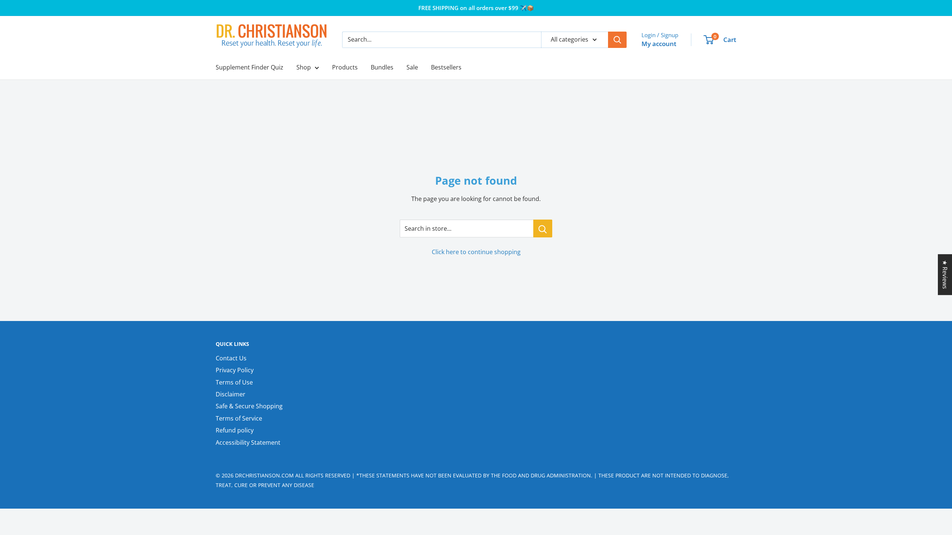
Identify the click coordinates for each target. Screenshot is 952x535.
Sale (412, 67)
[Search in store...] (542, 228)
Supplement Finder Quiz (249, 67)
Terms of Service (239, 418)
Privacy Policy (235, 370)
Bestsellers (446, 67)
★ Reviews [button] (945, 274)
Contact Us (231, 358)
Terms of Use (234, 382)
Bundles (382, 67)
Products (345, 67)
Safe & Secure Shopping (249, 406)
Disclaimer (230, 394)
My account (658, 43)
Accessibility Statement (248, 442)
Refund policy (235, 430)
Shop (303, 67)
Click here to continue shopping (476, 252)
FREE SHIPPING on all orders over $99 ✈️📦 (476, 8)
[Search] (617, 40)
